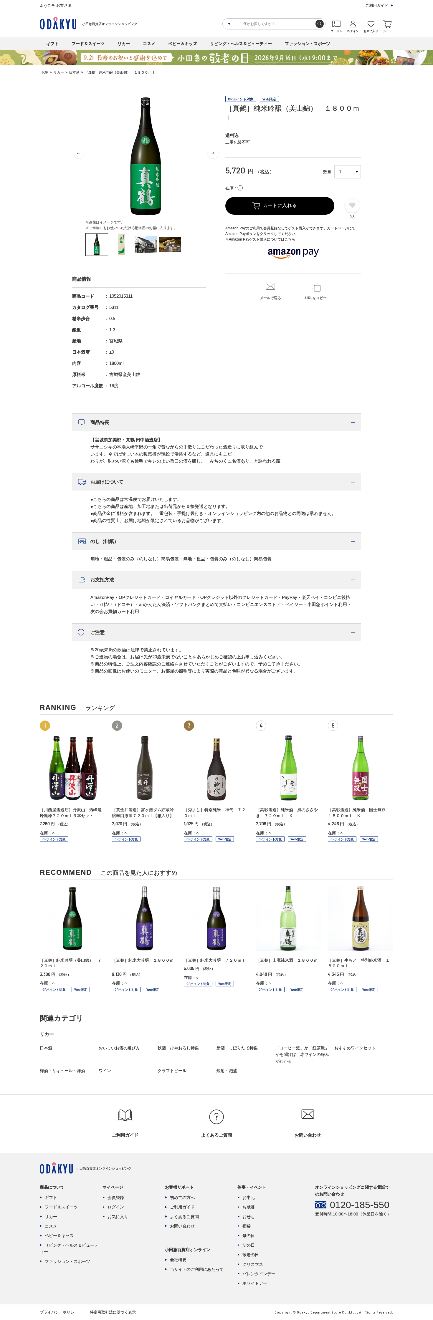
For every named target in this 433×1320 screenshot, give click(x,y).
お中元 (248, 1197)
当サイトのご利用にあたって (197, 1269)
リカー (124, 43)
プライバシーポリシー (59, 1312)
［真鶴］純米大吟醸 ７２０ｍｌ (215, 960)
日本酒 (74, 72)
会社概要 (178, 1259)
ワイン (105, 1070)
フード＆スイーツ (88, 43)
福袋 (246, 1226)
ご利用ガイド (376, 5)
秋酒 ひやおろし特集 (178, 1048)
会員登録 (116, 1197)
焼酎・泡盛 (226, 1070)
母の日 (248, 1235)
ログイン (116, 1207)
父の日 (248, 1245)
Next (213, 153)
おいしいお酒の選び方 (119, 1048)
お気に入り (118, 1216)
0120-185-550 (359, 1205)
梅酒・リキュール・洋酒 (62, 1070)
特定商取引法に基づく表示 (113, 1312)
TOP (44, 72)
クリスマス (252, 1264)
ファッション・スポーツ (307, 43)
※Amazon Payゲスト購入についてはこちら (260, 239)
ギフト (52, 43)
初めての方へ (182, 1197)
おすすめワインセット (355, 1048)
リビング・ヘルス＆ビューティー (241, 43)
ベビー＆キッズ (182, 43)
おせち (248, 1216)
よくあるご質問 (184, 1216)
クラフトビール (172, 1070)
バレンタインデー (258, 1273)
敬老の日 (250, 1254)
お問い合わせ (182, 1226)
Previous (79, 153)
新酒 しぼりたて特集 (237, 1048)
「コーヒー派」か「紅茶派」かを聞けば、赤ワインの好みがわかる (302, 1055)
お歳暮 (248, 1207)
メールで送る (270, 298)
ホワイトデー (254, 1283)
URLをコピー (316, 298)
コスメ (149, 43)
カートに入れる (280, 205)
